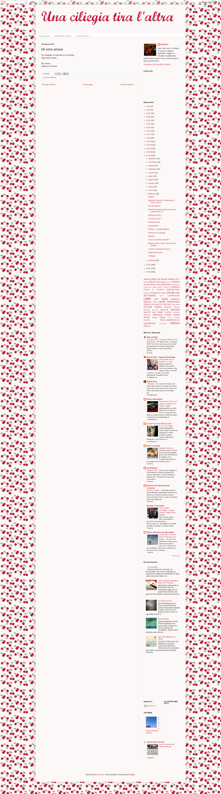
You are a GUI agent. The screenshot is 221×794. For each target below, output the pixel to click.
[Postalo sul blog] (58, 73)
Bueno (168, 282)
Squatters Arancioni (166, 448)
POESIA (147, 304)
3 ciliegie (151, 256)
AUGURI (146, 282)
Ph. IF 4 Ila (163, 426)
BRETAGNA (161, 282)
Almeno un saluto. (153, 490)
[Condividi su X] (61, 73)
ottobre (151, 166)
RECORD (155, 310)
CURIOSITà (175, 287)
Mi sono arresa (154, 206)
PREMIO (158, 307)
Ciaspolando (153, 226)
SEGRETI (147, 315)
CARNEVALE (175, 285)
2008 (148, 272)
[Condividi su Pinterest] (67, 73)
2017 (148, 134)
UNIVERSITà (150, 323)
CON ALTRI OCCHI (161, 287)
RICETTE (164, 310)
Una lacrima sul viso (155, 742)
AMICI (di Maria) (159, 279)
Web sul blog (152, 337)
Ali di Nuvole (152, 468)
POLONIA (176, 304)
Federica (164, 44)
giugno (151, 180)
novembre (152, 162)
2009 (148, 268)
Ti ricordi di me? (154, 219)
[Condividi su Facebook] (64, 73)
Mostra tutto (176, 556)
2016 (148, 138)
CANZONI (165, 284)
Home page (44, 36)
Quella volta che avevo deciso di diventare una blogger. (167, 537)
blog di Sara (152, 381)
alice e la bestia (153, 446)
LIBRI (147, 298)
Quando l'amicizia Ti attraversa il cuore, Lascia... (161, 201)
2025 (148, 106)
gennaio (152, 260)
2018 (148, 131)
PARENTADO (173, 302)
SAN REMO (157, 312)
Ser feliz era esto (165, 601)
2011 (148, 156)
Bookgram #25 (152, 470)
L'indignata (151, 384)
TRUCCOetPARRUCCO (170, 320)
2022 (148, 117)
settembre (152, 169)
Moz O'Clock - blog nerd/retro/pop (161, 357)
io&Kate (151, 236)
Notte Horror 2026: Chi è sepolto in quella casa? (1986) (168, 404)
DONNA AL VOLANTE (154, 290)
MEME (165, 299)
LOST (156, 299)
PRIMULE (167, 307)
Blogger (132, 775)
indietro (151, 197)
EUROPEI (147, 293)
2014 (148, 145)
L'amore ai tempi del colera (159, 249)
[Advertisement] (153, 677)
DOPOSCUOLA (173, 290)
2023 (148, 113)
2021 (148, 120)
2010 (148, 265)
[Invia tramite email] (56, 73)
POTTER (148, 307)
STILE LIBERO (173, 317)
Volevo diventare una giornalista (160, 532)
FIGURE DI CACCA (159, 293)
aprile (150, 187)
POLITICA (167, 304)
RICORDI (175, 310)
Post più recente (48, 85)
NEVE (155, 302)
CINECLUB (147, 287)
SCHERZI (176, 312)
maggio (151, 183)
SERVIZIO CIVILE (63, 36)
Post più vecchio (127, 85)
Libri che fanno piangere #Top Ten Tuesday (168, 582)
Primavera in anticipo (156, 233)
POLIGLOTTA (156, 304)
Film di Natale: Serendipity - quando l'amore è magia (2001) (167, 510)
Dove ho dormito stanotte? (159, 240)
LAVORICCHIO (173, 296)
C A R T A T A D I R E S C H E (159, 424)
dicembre (152, 159)
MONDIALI (175, 299)
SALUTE (147, 312)
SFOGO (147, 317)
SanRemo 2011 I (155, 215)
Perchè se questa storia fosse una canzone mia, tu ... (162, 210)
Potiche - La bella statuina (158, 229)
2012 (148, 152)
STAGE (162, 317)
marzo (151, 190)
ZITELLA (147, 326)
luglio (150, 176)
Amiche (54, 77)
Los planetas (152, 567)
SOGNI (154, 317)
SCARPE (168, 312)
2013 (148, 149)
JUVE (162, 296)
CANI (158, 285)
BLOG (153, 282)
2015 (148, 141)
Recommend (163, 619)
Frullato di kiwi (154, 222)
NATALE (147, 302)
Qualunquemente (155, 252)
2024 (148, 110)
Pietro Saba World (154, 399)
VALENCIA (163, 323)
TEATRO (147, 320)
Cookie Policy (82, 36)
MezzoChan (99, 775)
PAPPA (162, 302)
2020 (148, 124)
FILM (170, 292)
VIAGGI (175, 323)
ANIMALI (171, 279)
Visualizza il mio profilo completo (157, 64)
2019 (148, 127)
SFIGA (176, 315)
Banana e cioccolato (155, 506)
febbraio (152, 194)
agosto (151, 173)
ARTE (177, 279)
